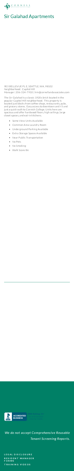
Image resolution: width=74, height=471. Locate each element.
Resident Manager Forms (19, 459)
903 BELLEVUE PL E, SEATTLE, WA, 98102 (28, 86)
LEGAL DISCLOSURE (18, 454)
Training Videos (17, 464)
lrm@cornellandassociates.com (52, 92)
